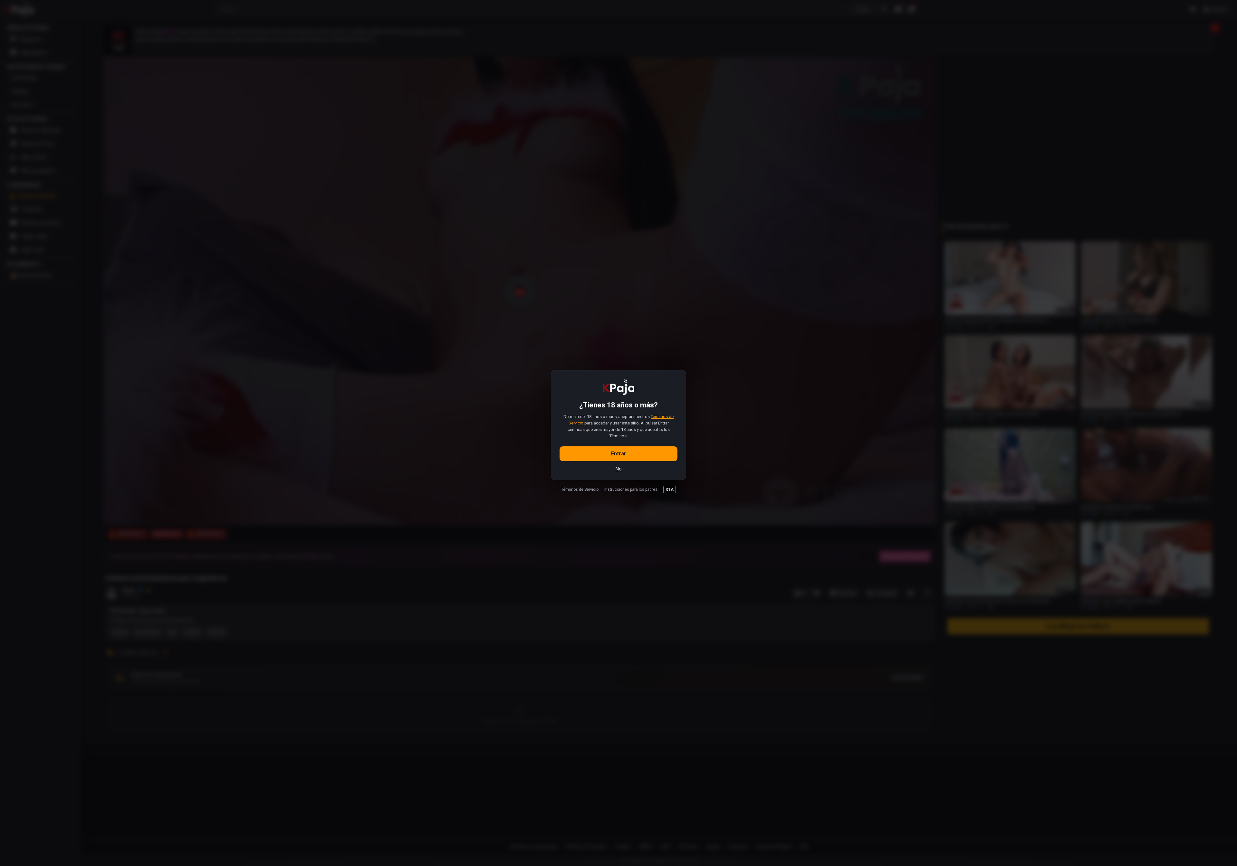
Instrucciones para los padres (630, 489)
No (619, 469)
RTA (670, 489)
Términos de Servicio (580, 489)
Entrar (618, 454)
